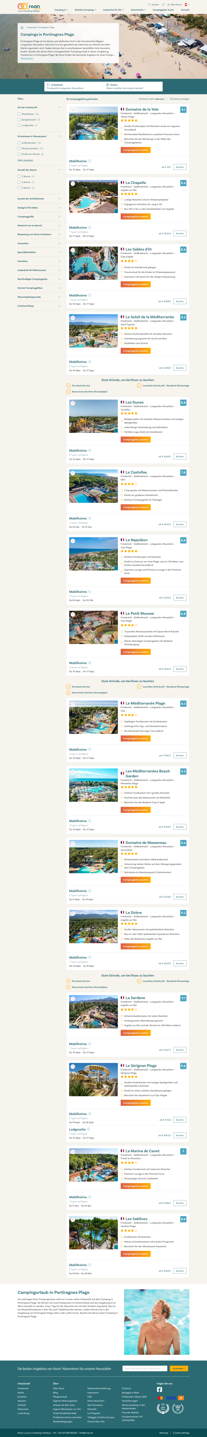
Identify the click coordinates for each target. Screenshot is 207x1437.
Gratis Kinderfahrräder (65, 1413)
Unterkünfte (137, 9)
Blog (55, 1392)
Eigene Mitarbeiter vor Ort (67, 1409)
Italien (21, 1392)
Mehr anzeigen (25, 160)
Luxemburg (23, 1413)
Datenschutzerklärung (99, 1388)
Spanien (22, 1400)
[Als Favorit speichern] (73, 110)
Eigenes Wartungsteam (65, 1400)
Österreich (23, 1409)
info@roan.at (86, 1432)
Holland (22, 1405)
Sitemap (163, 1433)
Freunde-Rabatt (130, 1412)
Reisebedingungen (62, 1421)
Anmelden (177, 1368)
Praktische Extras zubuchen (67, 1417)
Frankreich (23, 1388)
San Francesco (95, 1405)
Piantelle (92, 1409)
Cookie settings (181, 1433)
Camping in (60, 9)
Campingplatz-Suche (163, 9)
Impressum (93, 1392)
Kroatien (22, 1396)
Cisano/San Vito (96, 1421)
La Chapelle (93, 1413)
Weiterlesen (27, 58)
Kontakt (185, 9)
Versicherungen (130, 1400)
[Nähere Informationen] (89, 161)
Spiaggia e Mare (130, 1392)
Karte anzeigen (181, 98)
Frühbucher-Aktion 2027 (134, 1396)
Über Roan (58, 1388)
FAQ (89, 1396)
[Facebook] (159, 1390)
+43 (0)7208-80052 (67, 1432)
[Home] (22, 27)
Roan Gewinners (95, 1400)
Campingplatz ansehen (135, 150)
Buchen (180, 167)
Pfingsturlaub (60, 1396)
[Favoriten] (163, 4)
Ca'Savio (126, 1388)
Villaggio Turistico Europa (100, 1417)
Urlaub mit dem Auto (64, 1405)
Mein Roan (176, 4)
